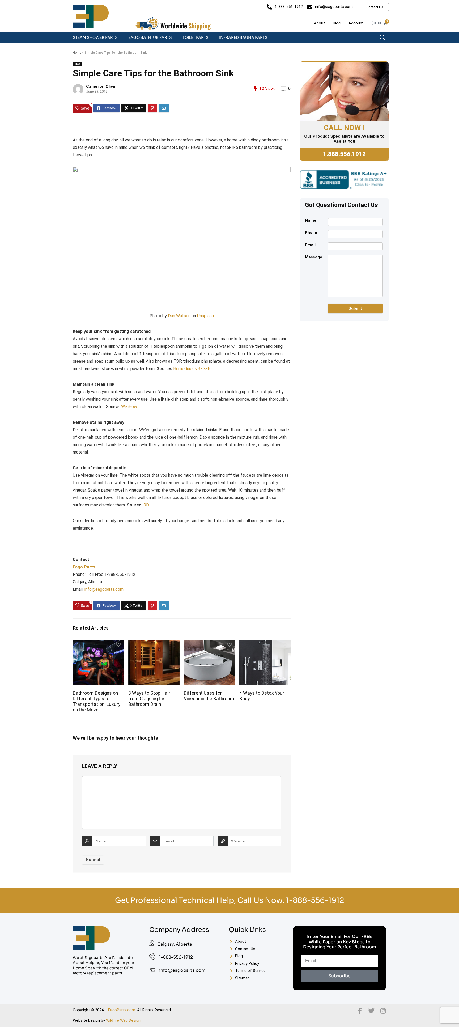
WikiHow (129, 406)
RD (146, 505)
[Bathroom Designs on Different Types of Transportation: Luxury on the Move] (98, 643)
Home (77, 53)
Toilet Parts (195, 37)
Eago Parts (84, 566)
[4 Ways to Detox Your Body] (264, 643)
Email (310, 244)
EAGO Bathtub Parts (150, 37)
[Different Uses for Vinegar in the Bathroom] (209, 643)
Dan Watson (179, 315)
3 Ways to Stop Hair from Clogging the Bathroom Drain (149, 698)
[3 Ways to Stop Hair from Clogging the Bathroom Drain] (153, 643)
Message (313, 257)
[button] (385, 39)
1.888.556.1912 (344, 154)
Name (310, 220)
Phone (311, 232)
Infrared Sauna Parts (243, 37)
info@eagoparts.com (104, 589)
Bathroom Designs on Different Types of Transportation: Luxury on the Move (96, 701)
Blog (77, 64)
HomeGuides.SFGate (192, 368)
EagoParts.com (121, 1010)
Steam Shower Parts (95, 37)
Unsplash (205, 315)
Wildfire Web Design (123, 1020)
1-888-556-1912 (315, 900)
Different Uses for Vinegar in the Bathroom (209, 695)
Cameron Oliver (101, 86)
